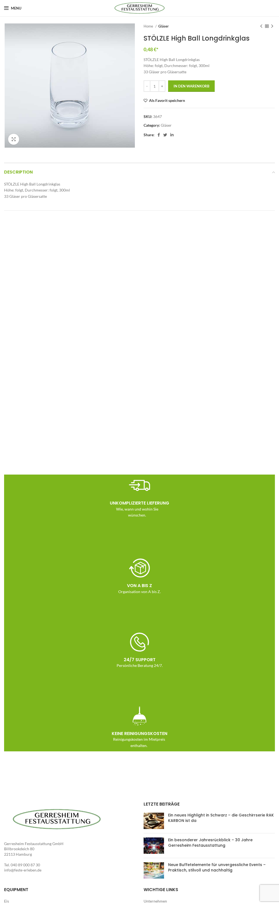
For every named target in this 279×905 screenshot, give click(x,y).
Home (149, 26)
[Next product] (272, 26)
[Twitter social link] (165, 134)
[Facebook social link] (159, 134)
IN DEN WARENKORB (191, 86)
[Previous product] (261, 26)
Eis (6, 901)
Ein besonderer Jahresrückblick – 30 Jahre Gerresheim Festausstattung (210, 842)
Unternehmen (155, 901)
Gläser (163, 26)
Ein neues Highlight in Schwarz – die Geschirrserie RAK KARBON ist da (221, 817)
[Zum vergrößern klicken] (13, 139)
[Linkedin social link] (172, 134)
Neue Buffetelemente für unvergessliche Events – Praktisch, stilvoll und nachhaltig (217, 867)
